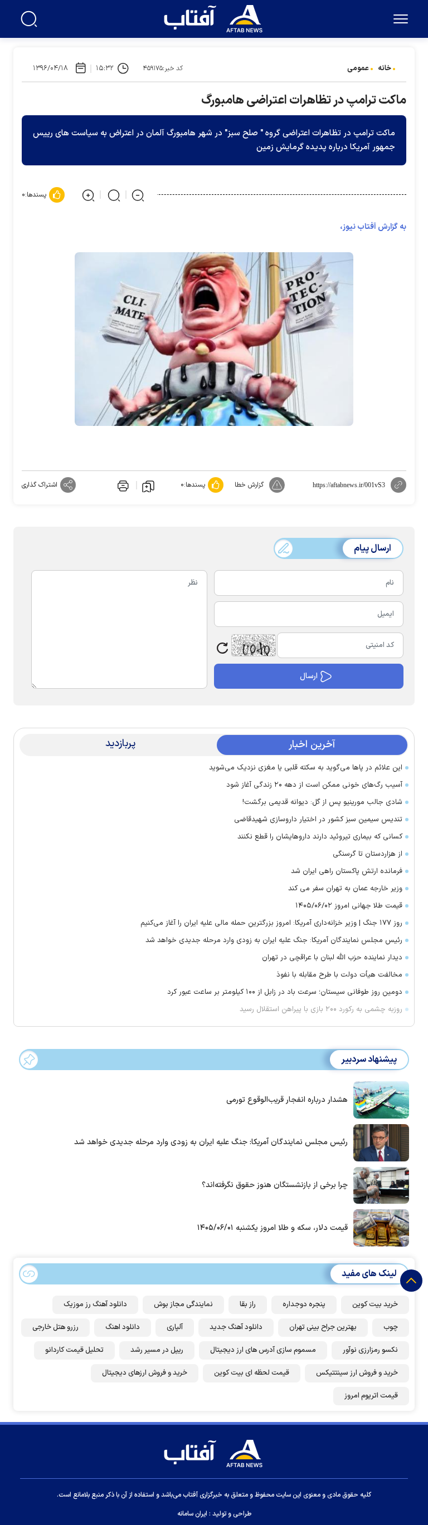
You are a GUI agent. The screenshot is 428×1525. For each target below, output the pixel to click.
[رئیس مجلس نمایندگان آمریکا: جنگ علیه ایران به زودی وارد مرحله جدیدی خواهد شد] (378, 1142)
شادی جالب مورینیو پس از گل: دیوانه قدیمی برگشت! (322, 802)
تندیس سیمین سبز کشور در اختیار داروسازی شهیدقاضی (318, 819)
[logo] (216, 17)
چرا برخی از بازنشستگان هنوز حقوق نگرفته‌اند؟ (275, 1185)
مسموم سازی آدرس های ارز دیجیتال (263, 1350)
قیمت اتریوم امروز (371, 1395)
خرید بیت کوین (375, 1304)
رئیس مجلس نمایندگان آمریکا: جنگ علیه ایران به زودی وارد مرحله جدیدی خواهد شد (273, 940)
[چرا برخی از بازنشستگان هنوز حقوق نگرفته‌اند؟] (378, 1184)
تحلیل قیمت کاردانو (74, 1350)
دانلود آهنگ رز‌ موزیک (95, 1304)
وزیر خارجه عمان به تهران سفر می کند (345, 888)
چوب (390, 1327)
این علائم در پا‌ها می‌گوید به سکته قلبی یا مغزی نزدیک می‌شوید (305, 767)
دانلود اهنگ (122, 1327)
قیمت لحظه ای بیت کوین (251, 1373)
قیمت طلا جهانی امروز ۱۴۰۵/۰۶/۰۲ (348, 905)
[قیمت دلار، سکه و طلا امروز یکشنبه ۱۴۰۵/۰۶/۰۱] (378, 1227)
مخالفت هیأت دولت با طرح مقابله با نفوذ (339, 974)
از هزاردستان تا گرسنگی (367, 854)
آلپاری (175, 1327)
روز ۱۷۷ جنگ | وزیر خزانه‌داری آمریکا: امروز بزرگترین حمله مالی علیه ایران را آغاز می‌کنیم (271, 923)
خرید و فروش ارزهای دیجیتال (144, 1373)
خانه (384, 68)
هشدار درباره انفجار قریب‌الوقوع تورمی (287, 1100)
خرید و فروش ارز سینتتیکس (357, 1373)
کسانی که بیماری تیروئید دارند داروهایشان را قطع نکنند (319, 836)
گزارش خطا (249, 485)
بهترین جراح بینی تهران (323, 1327)
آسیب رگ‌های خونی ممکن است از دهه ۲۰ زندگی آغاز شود (314, 785)
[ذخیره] (148, 485)
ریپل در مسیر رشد (156, 1350)
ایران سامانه (192, 1514)
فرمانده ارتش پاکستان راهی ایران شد (346, 871)
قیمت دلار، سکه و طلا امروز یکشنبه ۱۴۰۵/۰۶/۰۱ (272, 1228)
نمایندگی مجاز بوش (183, 1304)
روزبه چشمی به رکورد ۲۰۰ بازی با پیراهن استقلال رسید (321, 1009)
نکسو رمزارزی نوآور (370, 1350)
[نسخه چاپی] (122, 485)
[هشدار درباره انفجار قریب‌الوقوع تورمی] (378, 1099)
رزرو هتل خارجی (55, 1327)
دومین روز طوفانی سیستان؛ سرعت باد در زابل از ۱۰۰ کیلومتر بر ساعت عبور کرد (284, 992)
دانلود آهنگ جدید (236, 1327)
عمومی (358, 68)
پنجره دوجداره (304, 1304)
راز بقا (248, 1304)
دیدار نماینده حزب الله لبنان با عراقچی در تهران (332, 957)
